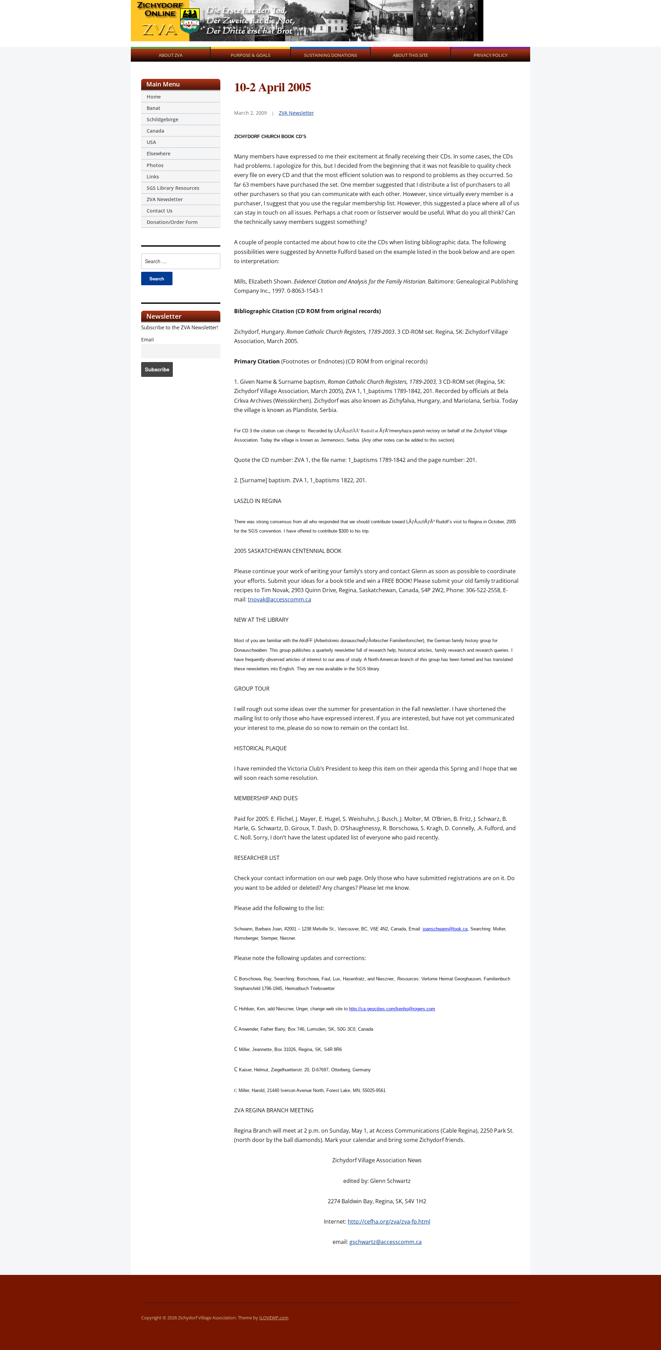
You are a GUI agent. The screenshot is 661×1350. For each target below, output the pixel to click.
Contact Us (159, 210)
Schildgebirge (162, 119)
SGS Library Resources (173, 188)
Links (153, 176)
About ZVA (170, 55)
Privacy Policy (490, 55)
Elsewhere (158, 153)
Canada (155, 130)
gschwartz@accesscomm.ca (385, 1242)
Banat (153, 108)
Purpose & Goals (250, 55)
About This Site (410, 55)
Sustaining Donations (330, 55)
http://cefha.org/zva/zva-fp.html (389, 1221)
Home (154, 96)
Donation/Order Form (172, 222)
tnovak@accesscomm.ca (279, 599)
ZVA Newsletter (165, 199)
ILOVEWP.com (273, 1318)
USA (151, 142)
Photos (155, 165)
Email (147, 340)
